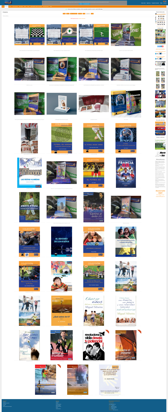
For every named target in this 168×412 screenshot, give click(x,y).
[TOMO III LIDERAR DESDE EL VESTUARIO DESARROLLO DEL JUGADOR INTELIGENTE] (30, 19)
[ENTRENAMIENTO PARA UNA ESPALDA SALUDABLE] (62, 88)
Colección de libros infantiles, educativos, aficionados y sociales (160, 108)
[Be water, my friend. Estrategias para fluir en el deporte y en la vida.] (62, 191)
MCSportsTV (113, 408)
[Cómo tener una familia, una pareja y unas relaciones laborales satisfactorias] (126, 295)
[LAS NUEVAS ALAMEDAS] (30, 157)
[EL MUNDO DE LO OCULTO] (94, 88)
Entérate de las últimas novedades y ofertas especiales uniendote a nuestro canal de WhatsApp (84, 9)
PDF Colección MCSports (160, 98)
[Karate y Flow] (30, 191)
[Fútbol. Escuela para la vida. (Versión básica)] (30, 295)
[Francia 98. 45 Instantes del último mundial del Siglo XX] (126, 157)
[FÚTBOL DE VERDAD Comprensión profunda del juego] (62, 122)
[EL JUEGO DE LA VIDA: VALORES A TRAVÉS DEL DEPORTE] (126, 19)
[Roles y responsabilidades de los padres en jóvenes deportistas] (126, 226)
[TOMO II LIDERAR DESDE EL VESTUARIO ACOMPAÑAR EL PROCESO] (62, 19)
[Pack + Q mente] (126, 88)
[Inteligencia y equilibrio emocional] (78, 364)
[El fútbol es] (94, 157)
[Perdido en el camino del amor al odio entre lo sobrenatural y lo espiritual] (110, 364)
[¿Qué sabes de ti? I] (62, 295)
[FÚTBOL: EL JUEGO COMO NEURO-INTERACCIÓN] (126, 122)
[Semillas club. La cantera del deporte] (62, 260)
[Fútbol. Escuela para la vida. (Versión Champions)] (126, 260)
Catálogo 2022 (158, 76)
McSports (113, 405)
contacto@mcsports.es (112, 404)
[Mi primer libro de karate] (126, 191)
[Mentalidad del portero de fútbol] (30, 260)
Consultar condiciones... (82, 18)
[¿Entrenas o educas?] (94, 226)
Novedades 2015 (163, 89)
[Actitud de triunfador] (62, 329)
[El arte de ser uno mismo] (30, 329)
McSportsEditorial (113, 407)
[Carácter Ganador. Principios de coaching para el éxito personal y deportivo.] (94, 260)
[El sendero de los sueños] (62, 226)
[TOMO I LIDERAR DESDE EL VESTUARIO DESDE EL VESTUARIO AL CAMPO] (94, 19)
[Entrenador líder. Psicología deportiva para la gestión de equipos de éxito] (30, 226)
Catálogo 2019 (163, 76)
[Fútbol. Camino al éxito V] (94, 191)
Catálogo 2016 (158, 89)
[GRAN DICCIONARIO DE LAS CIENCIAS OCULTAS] (30, 122)
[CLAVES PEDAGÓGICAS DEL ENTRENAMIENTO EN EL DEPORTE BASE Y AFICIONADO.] (94, 53)
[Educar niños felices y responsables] (94, 295)
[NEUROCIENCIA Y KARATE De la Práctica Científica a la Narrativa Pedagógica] (126, 53)
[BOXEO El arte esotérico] (30, 53)
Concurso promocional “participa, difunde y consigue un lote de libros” (160, 49)
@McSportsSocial (113, 406)
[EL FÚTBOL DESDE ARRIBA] (94, 122)
